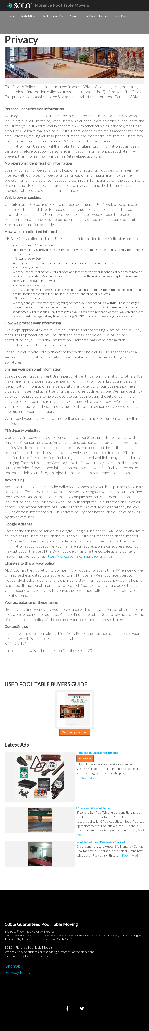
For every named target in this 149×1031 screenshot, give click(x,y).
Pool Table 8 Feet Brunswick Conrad (100, 842)
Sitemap (13, 966)
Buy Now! (85, 758)
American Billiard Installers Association (53, 935)
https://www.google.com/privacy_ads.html (80, 556)
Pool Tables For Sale (97, 16)
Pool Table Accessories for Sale (97, 752)
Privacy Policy (18, 972)
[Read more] (86, 777)
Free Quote (122, 16)
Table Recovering (53, 16)
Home (11, 16)
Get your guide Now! (74, 732)
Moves (74, 16)
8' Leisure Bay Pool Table (93, 808)
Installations (28, 16)
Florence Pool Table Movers (62, 5)
